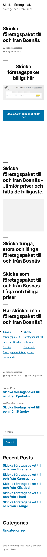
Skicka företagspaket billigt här (23, 115)
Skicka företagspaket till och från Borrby (12, 337)
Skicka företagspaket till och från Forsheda (22, 467)
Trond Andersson (14, 48)
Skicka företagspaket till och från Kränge (22, 504)
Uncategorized (35, 375)
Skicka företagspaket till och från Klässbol (22, 486)
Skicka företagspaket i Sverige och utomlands (18, 352)
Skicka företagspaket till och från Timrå (22, 495)
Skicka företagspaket (18, 5)
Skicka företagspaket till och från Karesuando (22, 476)
